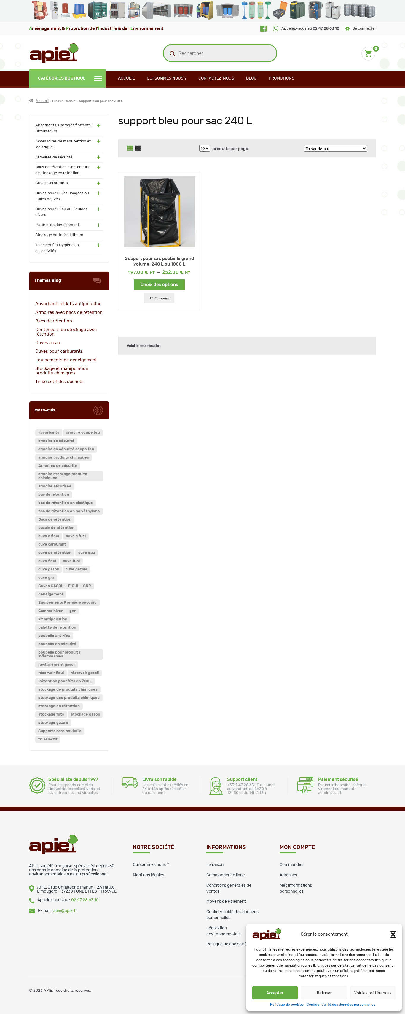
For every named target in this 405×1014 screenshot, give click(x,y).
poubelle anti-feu (54, 636)
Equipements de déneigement (66, 360)
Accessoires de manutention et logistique (63, 144)
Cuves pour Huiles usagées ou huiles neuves (62, 196)
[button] (393, 934)
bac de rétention (53, 495)
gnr (72, 611)
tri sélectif (47, 739)
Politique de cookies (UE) (229, 944)
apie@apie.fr (65, 911)
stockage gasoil (85, 714)
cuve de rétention (54, 553)
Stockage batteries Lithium (59, 235)
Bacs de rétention (53, 321)
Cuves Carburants (51, 183)
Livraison (215, 865)
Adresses (288, 875)
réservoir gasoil (85, 673)
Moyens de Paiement (226, 901)
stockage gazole (53, 723)
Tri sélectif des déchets (59, 381)
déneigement (50, 594)
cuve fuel (71, 561)
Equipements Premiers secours (67, 603)
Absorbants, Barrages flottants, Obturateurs (63, 128)
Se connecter (364, 29)
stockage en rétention (59, 706)
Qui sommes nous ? (166, 78)
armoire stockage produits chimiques (62, 476)
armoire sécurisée (54, 486)
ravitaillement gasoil (56, 665)
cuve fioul (47, 561)
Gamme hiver (50, 611)
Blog (251, 78)
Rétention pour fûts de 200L (65, 681)
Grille (130, 148)
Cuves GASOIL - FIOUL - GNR (64, 586)
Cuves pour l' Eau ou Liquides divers (61, 212)
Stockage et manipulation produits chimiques (61, 370)
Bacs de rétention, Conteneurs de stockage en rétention (62, 170)
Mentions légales (148, 875)
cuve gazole (76, 569)
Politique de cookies (287, 1004)
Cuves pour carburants (59, 351)
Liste (138, 148)
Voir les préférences (373, 993)
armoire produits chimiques (63, 458)
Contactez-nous (216, 78)
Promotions (281, 78)
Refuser (324, 993)
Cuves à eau (47, 343)
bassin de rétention (56, 528)
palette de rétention (57, 628)
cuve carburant (52, 544)
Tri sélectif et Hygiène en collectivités (57, 248)
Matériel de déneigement (57, 225)
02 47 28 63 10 (85, 900)
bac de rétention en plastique (65, 503)
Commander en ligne (225, 875)
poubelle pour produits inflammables (59, 654)
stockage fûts (51, 714)
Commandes (291, 865)
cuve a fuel (76, 536)
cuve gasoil (48, 569)
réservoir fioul (51, 673)
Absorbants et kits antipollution (68, 304)
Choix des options (159, 284)
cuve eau (86, 553)
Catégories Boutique (62, 78)
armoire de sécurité (56, 441)
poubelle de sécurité (57, 644)
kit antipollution (52, 619)
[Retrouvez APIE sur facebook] (263, 29)
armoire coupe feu (83, 433)
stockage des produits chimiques (69, 698)
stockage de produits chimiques (68, 690)
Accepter (275, 993)
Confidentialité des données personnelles (341, 1004)
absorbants (48, 433)
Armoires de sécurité (53, 157)
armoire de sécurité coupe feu (66, 449)
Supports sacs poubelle (60, 731)
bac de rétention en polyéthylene (69, 511)
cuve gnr (46, 578)
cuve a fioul (48, 536)
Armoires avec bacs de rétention (69, 312)
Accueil (126, 78)
